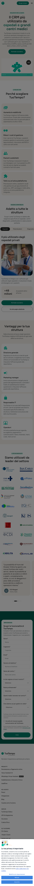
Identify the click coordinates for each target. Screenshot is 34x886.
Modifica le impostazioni (17, 874)
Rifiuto (17, 877)
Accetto (17, 882)
